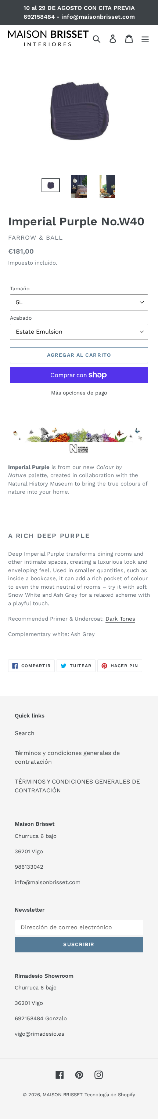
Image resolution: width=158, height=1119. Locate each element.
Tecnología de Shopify (110, 1094)
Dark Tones (120, 618)
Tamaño (19, 288)
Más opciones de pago (79, 393)
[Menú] (145, 38)
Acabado (21, 318)
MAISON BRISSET (63, 1094)
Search (25, 733)
